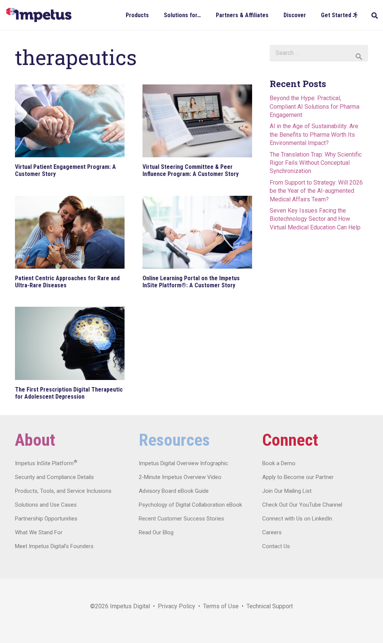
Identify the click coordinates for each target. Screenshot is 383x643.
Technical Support (269, 606)
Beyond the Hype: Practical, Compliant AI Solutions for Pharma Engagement (314, 106)
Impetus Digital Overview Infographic (183, 463)
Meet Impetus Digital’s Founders (54, 546)
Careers (272, 532)
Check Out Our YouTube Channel (302, 504)
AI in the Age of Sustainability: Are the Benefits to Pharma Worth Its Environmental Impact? (314, 134)
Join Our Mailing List (287, 491)
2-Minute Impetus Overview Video (180, 477)
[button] (154, 14)
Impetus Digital (130, 606)
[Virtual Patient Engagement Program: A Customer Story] (70, 120)
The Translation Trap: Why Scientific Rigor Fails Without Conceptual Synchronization (316, 163)
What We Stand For (38, 532)
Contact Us (276, 546)
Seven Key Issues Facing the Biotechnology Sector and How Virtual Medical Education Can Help (315, 219)
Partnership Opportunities (46, 518)
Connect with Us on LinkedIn (297, 518)
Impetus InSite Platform (46, 463)
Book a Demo (278, 463)
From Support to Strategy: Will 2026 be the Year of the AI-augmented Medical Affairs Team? (316, 191)
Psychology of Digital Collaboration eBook (190, 504)
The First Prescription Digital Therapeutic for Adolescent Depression (69, 393)
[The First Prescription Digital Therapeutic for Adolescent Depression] (70, 343)
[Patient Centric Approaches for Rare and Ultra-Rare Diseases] (70, 232)
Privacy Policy (176, 606)
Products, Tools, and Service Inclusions (63, 491)
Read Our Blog (156, 532)
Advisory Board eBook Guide (174, 491)
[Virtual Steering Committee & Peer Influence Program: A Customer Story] (197, 120)
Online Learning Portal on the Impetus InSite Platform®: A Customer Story (191, 282)
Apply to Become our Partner (298, 477)
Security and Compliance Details (54, 477)
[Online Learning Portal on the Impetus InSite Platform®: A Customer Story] (197, 232)
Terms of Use (221, 606)
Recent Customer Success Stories (181, 518)
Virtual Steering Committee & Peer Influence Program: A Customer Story (191, 170)
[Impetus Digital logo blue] (38, 14)
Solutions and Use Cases (46, 504)
